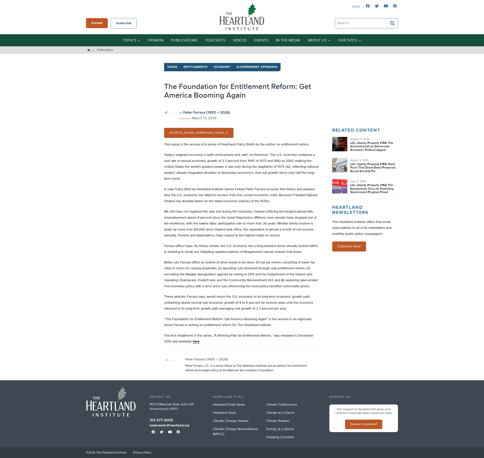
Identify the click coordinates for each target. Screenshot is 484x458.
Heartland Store (224, 413)
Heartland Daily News (229, 404)
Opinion (155, 40)
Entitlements (196, 67)
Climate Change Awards (230, 421)
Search (393, 23)
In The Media (288, 40)
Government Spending (257, 67)
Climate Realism (277, 421)
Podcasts (215, 40)
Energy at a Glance (280, 429)
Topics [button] (129, 40)
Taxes (172, 67)
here (196, 341)
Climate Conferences (281, 404)
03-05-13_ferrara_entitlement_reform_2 (198, 132)
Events (261, 40)
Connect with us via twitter (377, 6)
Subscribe (123, 23)
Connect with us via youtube (386, 6)
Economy (222, 67)
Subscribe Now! (349, 246)
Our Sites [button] (347, 40)
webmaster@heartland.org (169, 425)
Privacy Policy (142, 452)
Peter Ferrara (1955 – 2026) (206, 112)
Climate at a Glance (280, 413)
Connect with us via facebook (368, 6)
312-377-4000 (161, 420)
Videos (240, 40)
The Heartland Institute (242, 17)
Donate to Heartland (363, 424)
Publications (184, 40)
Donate (96, 23)
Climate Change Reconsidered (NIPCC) (235, 431)
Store (356, 6)
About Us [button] (317, 40)
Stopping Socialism (280, 437)
